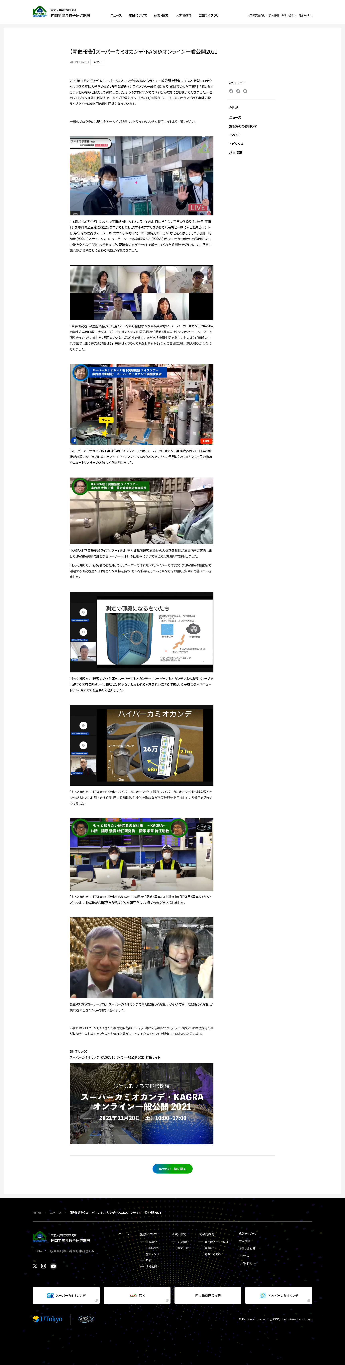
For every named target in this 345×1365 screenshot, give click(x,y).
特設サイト (165, 121)
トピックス (236, 143)
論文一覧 (183, 1248)
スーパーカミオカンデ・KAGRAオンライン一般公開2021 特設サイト (115, 1057)
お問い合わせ (289, 15)
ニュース (235, 117)
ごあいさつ (152, 1248)
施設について (149, 1234)
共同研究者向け (256, 15)
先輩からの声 (213, 1254)
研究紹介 (183, 1242)
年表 (148, 1260)
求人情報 (273, 15)
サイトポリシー (247, 1263)
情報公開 (151, 1266)
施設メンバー (154, 1254)
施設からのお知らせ (243, 126)
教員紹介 (210, 1248)
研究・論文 (179, 1234)
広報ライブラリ (247, 1234)
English (308, 15)
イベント (235, 134)
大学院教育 (207, 1234)
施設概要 (151, 1242)
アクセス (244, 1256)
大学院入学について (217, 1242)
